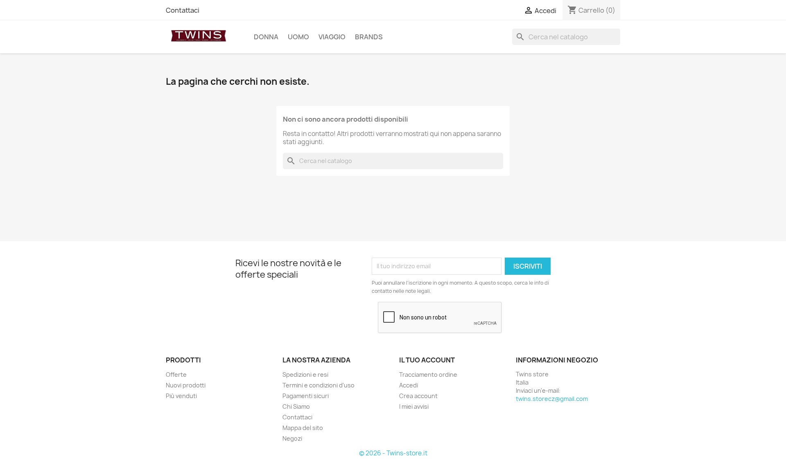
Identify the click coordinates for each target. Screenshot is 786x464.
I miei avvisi (414, 406)
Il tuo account (427, 359)
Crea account (418, 396)
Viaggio (332, 36)
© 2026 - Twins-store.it (393, 453)
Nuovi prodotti (186, 385)
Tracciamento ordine (428, 374)
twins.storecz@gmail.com (552, 399)
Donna (266, 36)
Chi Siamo (296, 406)
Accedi (408, 385)
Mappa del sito (302, 428)
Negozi (292, 438)
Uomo (298, 36)
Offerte (176, 374)
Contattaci (182, 10)
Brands (369, 36)
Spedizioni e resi (305, 374)
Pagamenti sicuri (305, 396)
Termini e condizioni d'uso (318, 385)
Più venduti (181, 396)
